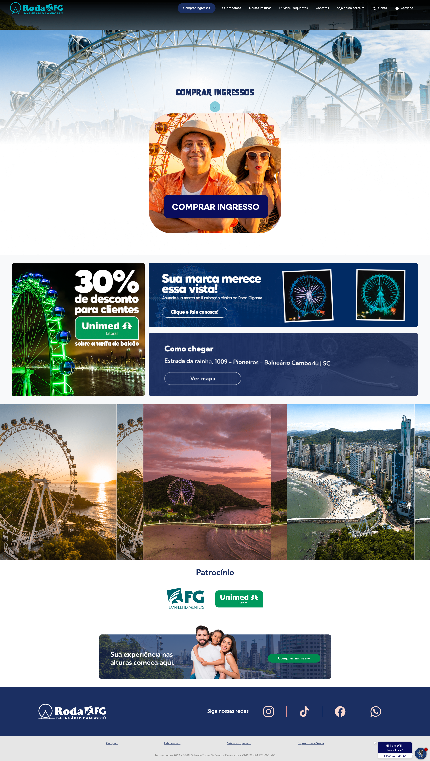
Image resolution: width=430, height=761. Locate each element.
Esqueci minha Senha (311, 743)
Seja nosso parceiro (350, 8)
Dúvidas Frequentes (293, 8)
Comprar (112, 743)
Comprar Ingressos (196, 8)
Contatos (322, 8)
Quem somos (231, 8)
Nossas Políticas (260, 8)
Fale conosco (172, 743)
